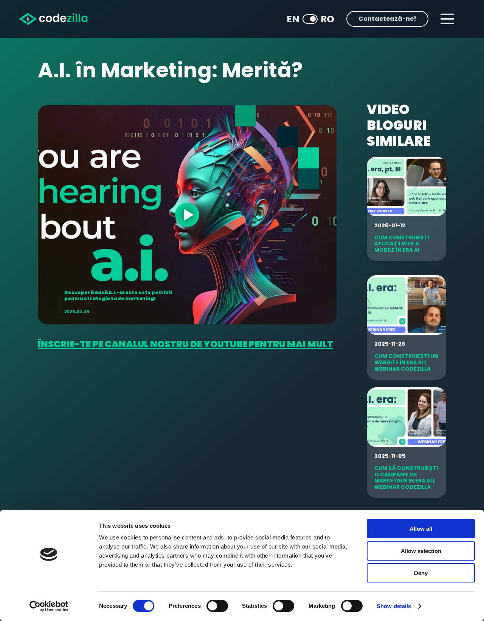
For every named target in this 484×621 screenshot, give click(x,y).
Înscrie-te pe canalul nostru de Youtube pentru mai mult (185, 344)
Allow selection (421, 551)
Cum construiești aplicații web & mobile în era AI (401, 244)
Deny (421, 573)
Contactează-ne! (387, 18)
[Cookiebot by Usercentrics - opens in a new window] (49, 606)
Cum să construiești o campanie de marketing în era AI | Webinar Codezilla (406, 477)
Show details (394, 606)
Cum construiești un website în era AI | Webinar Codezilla (406, 362)
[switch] (217, 606)
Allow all (421, 528)
